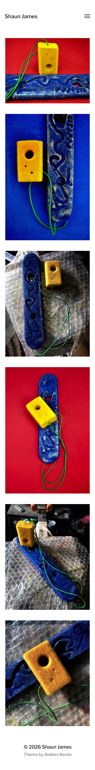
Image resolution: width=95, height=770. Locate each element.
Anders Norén (58, 754)
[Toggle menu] (83, 16)
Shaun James (21, 16)
